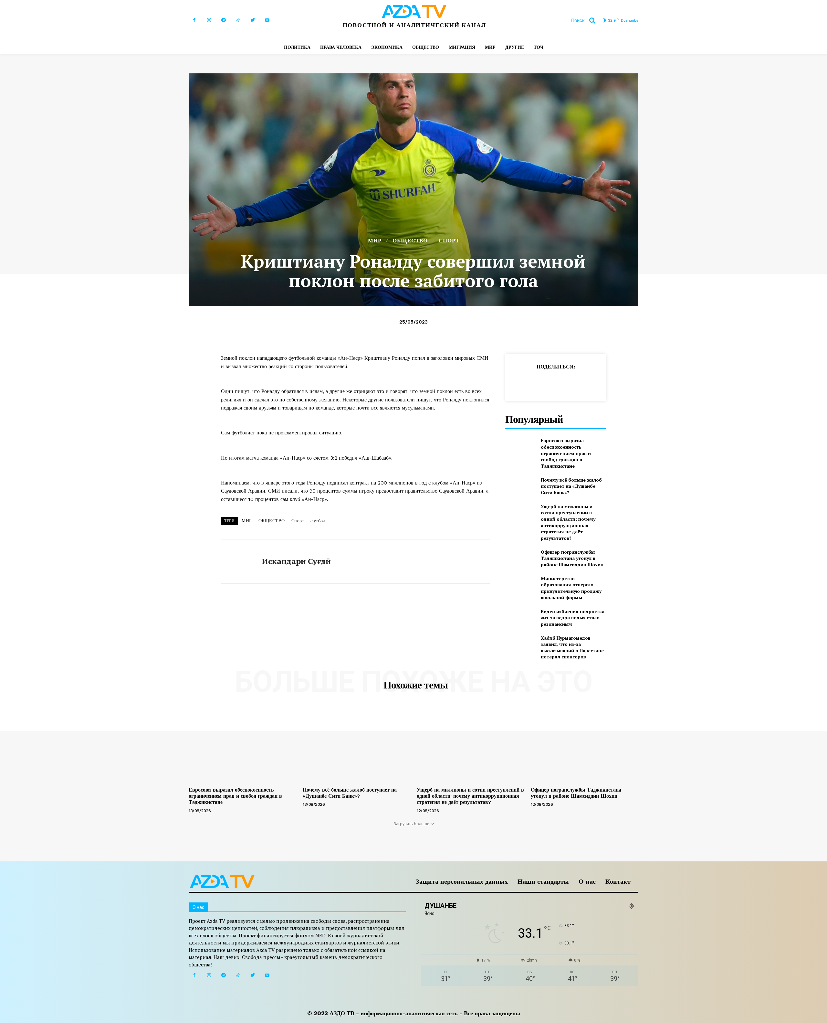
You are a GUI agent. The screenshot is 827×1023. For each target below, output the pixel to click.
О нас (587, 881)
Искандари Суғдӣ (296, 561)
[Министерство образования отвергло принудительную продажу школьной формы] (520, 585)
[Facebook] (194, 20)
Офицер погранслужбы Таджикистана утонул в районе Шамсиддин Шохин (572, 558)
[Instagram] (209, 20)
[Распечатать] (578, 382)
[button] (585, 20)
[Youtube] (267, 20)
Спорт (297, 520)
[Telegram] (223, 20)
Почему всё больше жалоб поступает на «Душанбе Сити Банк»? (571, 486)
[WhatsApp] (549, 382)
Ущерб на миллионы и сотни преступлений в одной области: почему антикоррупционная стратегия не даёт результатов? (568, 522)
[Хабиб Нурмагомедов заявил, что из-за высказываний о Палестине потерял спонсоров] (520, 645)
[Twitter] (252, 20)
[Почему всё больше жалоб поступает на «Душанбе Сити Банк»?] (520, 485)
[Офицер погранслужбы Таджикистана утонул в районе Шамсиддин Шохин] (520, 558)
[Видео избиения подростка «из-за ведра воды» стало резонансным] (520, 617)
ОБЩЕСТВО (410, 240)
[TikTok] (238, 20)
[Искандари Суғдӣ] (236, 561)
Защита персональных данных (462, 881)
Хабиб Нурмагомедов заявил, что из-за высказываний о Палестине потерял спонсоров (572, 647)
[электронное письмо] (564, 382)
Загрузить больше (411, 823)
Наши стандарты (543, 881)
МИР (375, 240)
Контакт (618, 881)
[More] (624, 382)
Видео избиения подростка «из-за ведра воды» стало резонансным (572, 617)
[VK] (608, 382)
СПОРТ (449, 240)
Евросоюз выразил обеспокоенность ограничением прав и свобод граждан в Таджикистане (566, 453)
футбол (317, 520)
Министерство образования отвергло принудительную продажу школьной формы (571, 588)
